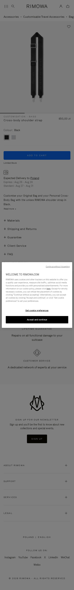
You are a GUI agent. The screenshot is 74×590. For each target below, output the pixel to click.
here (48, 288)
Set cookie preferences (37, 310)
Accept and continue (37, 319)
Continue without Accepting (58, 266)
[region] (37, 295)
